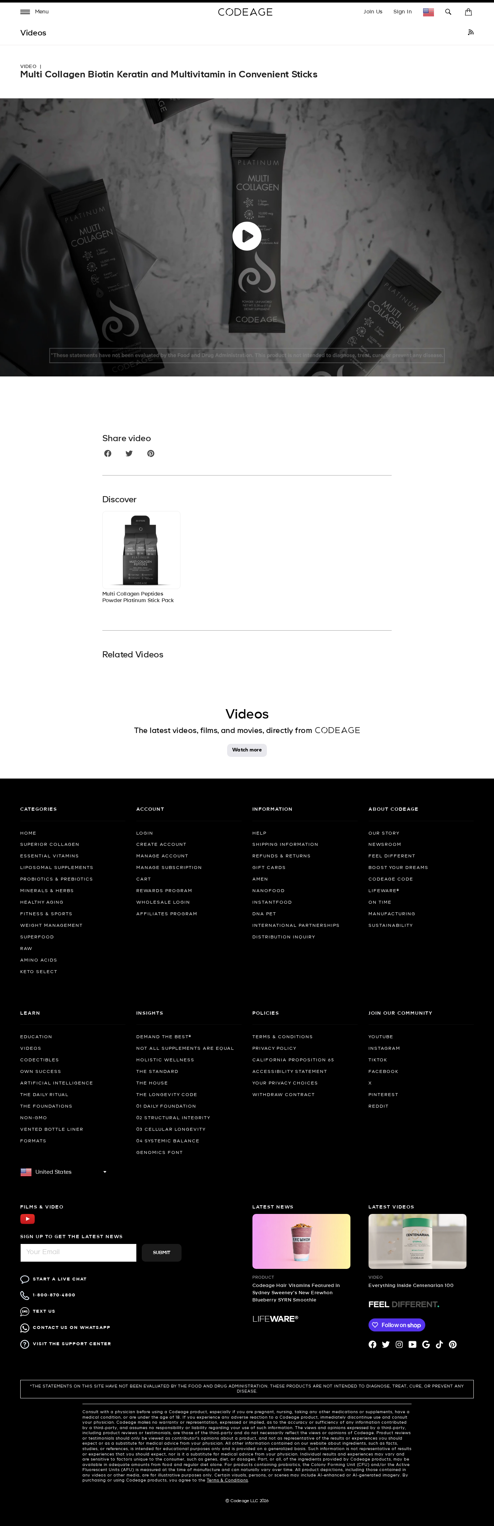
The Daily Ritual (44, 1095)
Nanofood (268, 891)
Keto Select (39, 972)
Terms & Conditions (282, 1037)
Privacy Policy (274, 1048)
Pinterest (384, 1095)
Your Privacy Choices (285, 1083)
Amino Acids (39, 960)
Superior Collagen (50, 845)
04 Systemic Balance (168, 1141)
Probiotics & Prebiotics (56, 879)
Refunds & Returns (281, 856)
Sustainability (391, 926)
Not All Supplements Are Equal (185, 1048)
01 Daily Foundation (166, 1106)
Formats (33, 1141)
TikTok (378, 1060)
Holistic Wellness (165, 1060)
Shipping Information (285, 845)
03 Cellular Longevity (171, 1129)
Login (144, 833)
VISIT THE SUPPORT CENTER (72, 1344)
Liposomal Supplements (57, 868)
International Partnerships (296, 926)
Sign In (402, 11)
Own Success (40, 1072)
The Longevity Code (166, 1095)
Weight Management (51, 926)
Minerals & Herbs (47, 891)
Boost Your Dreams (399, 868)
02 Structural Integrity (173, 1118)
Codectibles (39, 1060)
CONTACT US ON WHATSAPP (72, 1328)
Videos (31, 1048)
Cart (143, 879)
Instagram (384, 1048)
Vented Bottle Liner (52, 1129)
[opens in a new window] (471, 33)
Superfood (37, 937)
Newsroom (385, 845)
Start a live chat (60, 1279)
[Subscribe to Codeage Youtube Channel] (27, 1223)
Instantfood (272, 902)
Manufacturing (392, 914)
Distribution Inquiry (283, 937)
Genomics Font (159, 1153)
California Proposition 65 (293, 1060)
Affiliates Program (166, 914)
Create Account (161, 845)
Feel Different (392, 856)
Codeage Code (391, 879)
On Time (380, 902)
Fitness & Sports (46, 914)
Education (36, 1037)
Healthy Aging (42, 902)
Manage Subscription (169, 868)
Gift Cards (269, 868)
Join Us (373, 11)
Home (28, 833)
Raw (26, 949)
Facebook (384, 1072)
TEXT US (44, 1311)
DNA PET (264, 914)
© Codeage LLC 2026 (247, 1501)
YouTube (381, 1037)
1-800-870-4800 (54, 1295)
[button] (34, 12)
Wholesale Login (163, 902)
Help (259, 833)
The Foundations (46, 1106)
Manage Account (162, 856)
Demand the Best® (163, 1037)
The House (152, 1083)
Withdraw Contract (283, 1095)
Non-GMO (33, 1118)
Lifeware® (384, 891)
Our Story (384, 833)
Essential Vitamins (49, 856)
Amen (260, 879)
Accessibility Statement (289, 1072)
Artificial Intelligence (56, 1083)
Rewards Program (164, 891)
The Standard (157, 1072)
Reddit (379, 1106)
